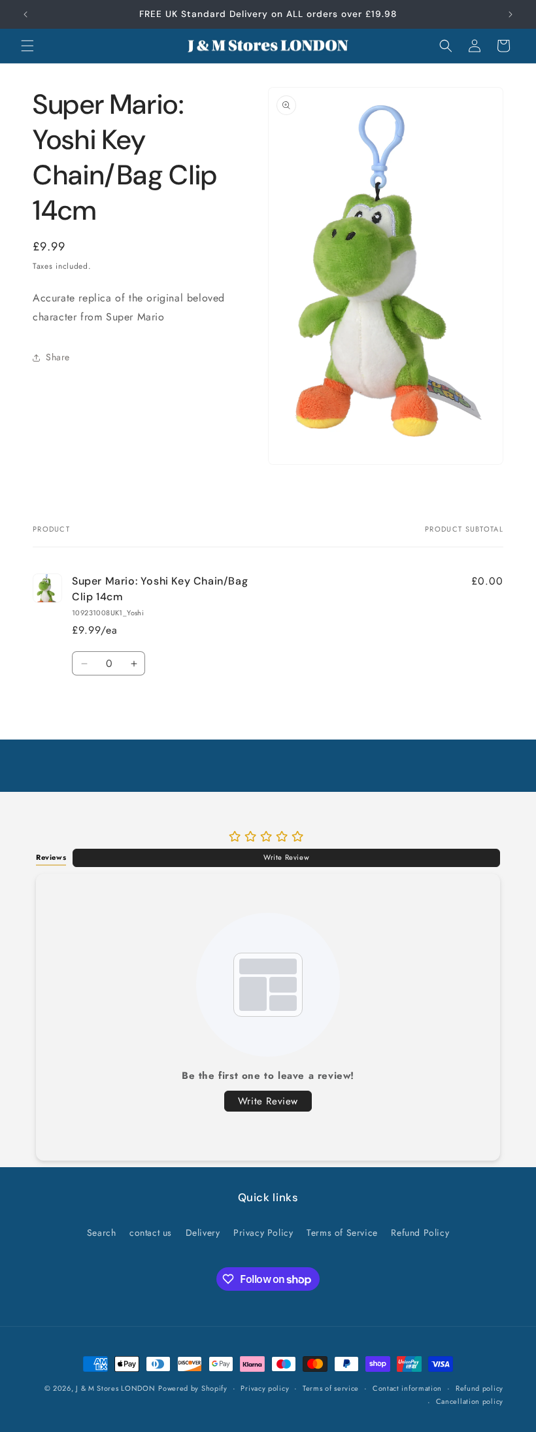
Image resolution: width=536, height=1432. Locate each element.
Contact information (407, 1388)
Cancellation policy (469, 1401)
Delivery (203, 1232)
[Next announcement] (510, 14)
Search (101, 1232)
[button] (27, 45)
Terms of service (331, 1388)
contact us (150, 1232)
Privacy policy (265, 1388)
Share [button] (58, 357)
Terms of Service (342, 1232)
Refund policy (479, 1388)
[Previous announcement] (25, 14)
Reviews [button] (51, 857)
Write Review (286, 857)
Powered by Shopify (192, 1388)
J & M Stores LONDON (115, 1388)
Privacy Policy (263, 1232)
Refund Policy (420, 1232)
